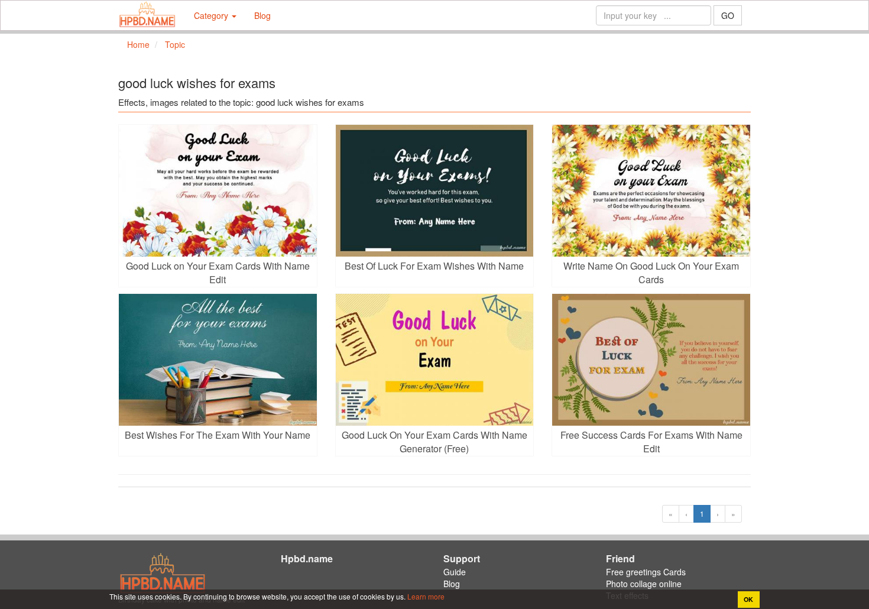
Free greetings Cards (646, 572)
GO (727, 15)
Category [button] (212, 15)
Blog (262, 15)
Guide (454, 572)
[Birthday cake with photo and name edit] (147, 15)
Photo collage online (644, 583)
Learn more (425, 596)
